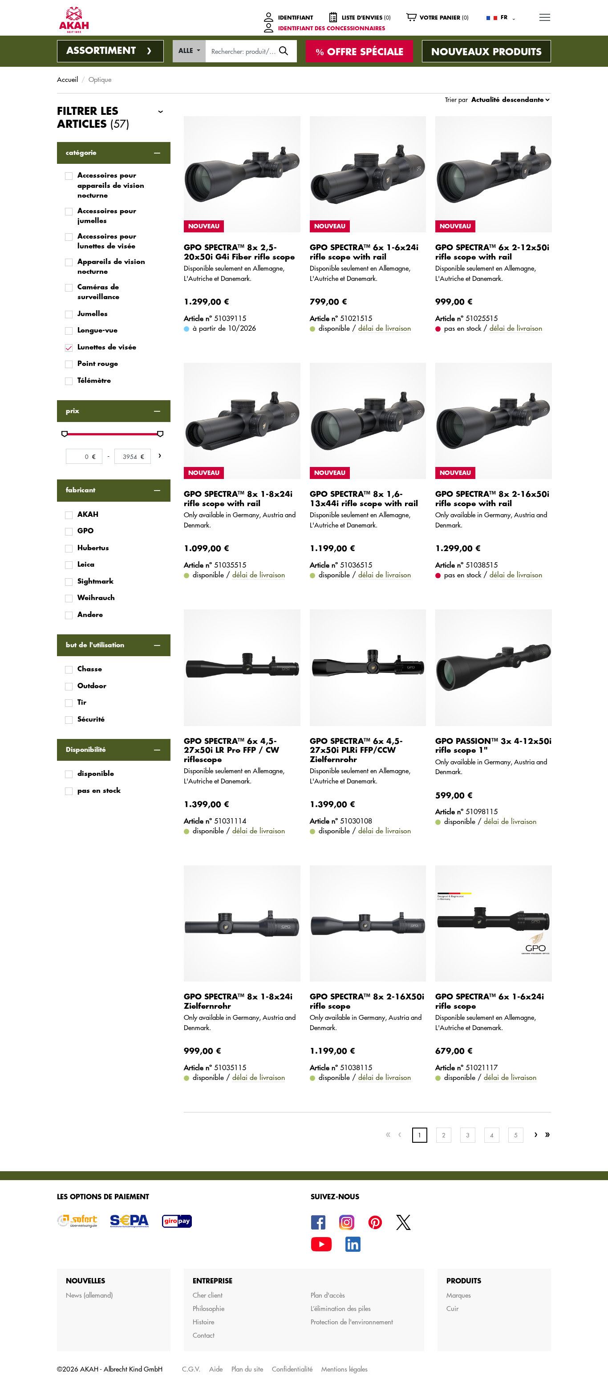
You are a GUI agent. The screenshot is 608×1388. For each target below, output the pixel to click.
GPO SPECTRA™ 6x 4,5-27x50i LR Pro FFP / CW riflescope (231, 750)
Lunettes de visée (106, 347)
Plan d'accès (328, 1295)
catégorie (81, 153)
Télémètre (94, 380)
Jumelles (92, 314)
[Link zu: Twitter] (403, 1222)
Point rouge (97, 364)
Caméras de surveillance (98, 292)
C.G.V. (191, 1369)
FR (504, 17)
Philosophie (208, 1308)
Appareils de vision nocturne (111, 267)
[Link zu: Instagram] (346, 1222)
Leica (85, 564)
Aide (216, 1369)
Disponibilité (86, 750)
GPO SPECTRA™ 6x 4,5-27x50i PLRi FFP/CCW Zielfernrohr (356, 750)
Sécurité (91, 719)
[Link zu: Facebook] (318, 1222)
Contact (204, 1335)
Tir (81, 702)
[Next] (535, 1135)
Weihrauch (96, 598)
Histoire (203, 1322)
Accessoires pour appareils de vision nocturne (110, 185)
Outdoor (91, 686)
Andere (90, 615)
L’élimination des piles (341, 1308)
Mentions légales (344, 1369)
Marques (458, 1295)
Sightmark (95, 581)
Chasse (89, 669)
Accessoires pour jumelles (106, 216)
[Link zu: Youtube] (321, 1243)
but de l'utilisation (95, 645)
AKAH (87, 514)
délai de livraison (384, 328)
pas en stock (99, 790)
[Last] (547, 1135)
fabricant (80, 490)
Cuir (452, 1308)
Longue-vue (97, 330)
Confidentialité (292, 1369)
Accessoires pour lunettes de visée (106, 241)
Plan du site (247, 1369)
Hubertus (93, 548)
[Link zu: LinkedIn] (353, 1243)
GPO (85, 531)
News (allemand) (89, 1295)
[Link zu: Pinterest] (375, 1222)
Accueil (67, 79)
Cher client (208, 1295)
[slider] (64, 434)
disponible (95, 774)
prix (72, 411)
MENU (545, 17)
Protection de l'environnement (352, 1322)
